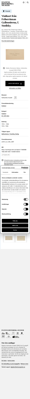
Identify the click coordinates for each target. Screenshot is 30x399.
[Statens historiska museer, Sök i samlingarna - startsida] (8, 3)
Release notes (24, 364)
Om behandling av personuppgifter (11, 364)
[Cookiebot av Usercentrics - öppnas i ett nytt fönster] (21, 168)
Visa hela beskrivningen (8, 41)
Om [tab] (25, 172)
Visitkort (4, 106)
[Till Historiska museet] (17, 333)
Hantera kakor (11, 360)
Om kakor (4, 360)
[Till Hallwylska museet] (13, 333)
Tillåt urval (15, 225)
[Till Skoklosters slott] (3, 336)
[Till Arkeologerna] (3, 333)
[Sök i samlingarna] (27, 2)
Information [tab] (15, 172)
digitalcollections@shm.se (18, 367)
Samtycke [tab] (5, 172)
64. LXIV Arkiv (5, 116)
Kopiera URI (6, 154)
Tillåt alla (15, 221)
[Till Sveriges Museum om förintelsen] (16, 336)
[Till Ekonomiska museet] (8, 333)
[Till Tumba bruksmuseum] (8, 336)
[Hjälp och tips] (23, 2)
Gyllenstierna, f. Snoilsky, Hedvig (10, 134)
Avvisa (15, 230)
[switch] (26, 204)
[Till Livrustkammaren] (22, 333)
